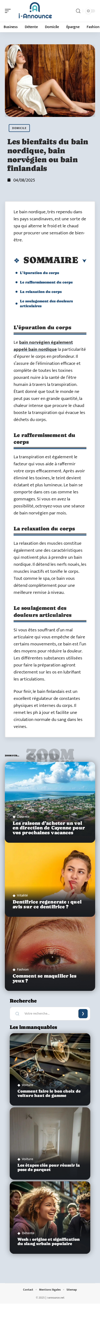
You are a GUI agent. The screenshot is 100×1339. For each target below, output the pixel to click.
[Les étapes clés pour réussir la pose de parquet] (50, 1143)
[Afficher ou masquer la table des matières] (82, 261)
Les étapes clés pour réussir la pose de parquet (48, 1167)
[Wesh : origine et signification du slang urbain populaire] (50, 1217)
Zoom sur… (50, 756)
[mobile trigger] (9, 11)
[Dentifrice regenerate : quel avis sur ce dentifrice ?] (50, 876)
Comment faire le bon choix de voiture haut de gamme (49, 1093)
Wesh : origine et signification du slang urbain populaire (48, 1241)
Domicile (19, 128)
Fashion (23, 969)
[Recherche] (78, 11)
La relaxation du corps (41, 292)
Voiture (27, 1085)
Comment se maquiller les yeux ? (44, 978)
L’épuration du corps (39, 273)
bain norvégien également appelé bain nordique (43, 346)
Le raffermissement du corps (46, 282)
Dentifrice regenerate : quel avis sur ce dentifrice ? (47, 904)
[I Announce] (35, 11)
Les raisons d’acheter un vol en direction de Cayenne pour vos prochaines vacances (49, 827)
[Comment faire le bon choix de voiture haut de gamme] (50, 1069)
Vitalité (22, 895)
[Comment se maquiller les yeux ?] (50, 950)
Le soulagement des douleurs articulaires (46, 303)
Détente (23, 817)
